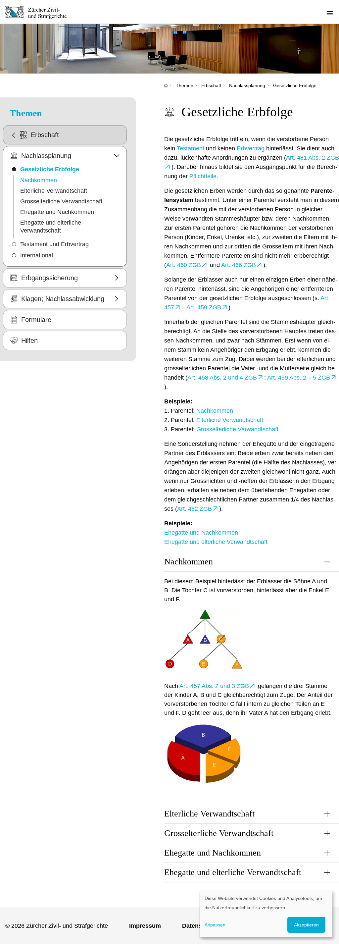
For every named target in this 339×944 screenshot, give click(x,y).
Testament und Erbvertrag (54, 244)
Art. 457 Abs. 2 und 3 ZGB (214, 686)
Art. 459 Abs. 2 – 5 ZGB (298, 377)
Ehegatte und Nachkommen (57, 212)
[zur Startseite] (39, 13)
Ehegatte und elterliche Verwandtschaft (50, 226)
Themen (184, 85)
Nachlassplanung (247, 85)
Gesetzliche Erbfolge (294, 85)
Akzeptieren (306, 924)
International (36, 255)
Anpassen (215, 924)
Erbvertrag (251, 148)
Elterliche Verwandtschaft (53, 190)
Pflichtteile (203, 176)
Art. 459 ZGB (203, 307)
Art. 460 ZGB (183, 265)
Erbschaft (211, 85)
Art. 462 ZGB (194, 508)
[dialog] (266, 913)
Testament (190, 148)
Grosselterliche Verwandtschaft (61, 201)
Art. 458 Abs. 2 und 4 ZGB (222, 377)
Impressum (145, 925)
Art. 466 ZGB (238, 265)
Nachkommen (38, 180)
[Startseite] (166, 85)
